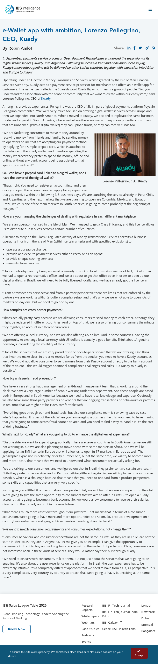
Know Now (16, 629)
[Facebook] (134, 48)
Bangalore (148, 631)
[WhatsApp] (153, 48)
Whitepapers (90, 616)
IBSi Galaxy (112, 622)
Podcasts (87, 635)
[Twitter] (140, 48)
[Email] (146, 48)
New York (148, 612)
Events (86, 641)
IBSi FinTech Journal (116, 605)
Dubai (145, 618)
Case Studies (90, 629)
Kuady (46, 98)
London (146, 605)
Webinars (88, 622)
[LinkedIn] (129, 48)
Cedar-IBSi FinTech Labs (119, 629)
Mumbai (147, 624)
